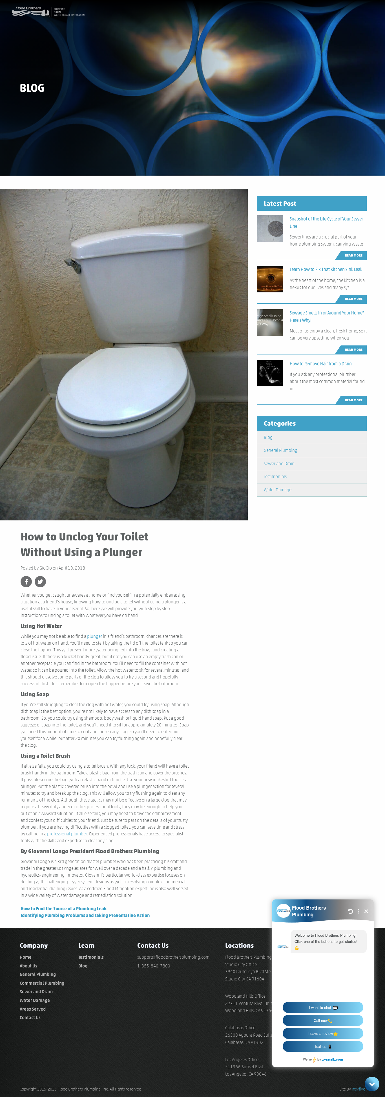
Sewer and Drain (279, 463)
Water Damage (277, 489)
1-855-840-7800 (153, 966)
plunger (94, 636)
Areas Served (33, 1009)
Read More (353, 255)
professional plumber (67, 834)
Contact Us (30, 1017)
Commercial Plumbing (42, 983)
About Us (28, 966)
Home (26, 957)
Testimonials (275, 476)
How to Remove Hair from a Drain (321, 363)
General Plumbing (280, 450)
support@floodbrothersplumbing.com (173, 957)
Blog (268, 437)
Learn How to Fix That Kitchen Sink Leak (326, 269)
